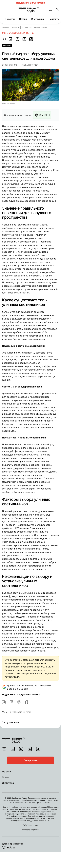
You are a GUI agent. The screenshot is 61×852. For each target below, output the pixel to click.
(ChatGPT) (44, 115)
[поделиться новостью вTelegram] (11, 702)
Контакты (54, 19)
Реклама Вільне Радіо (20, 712)
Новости (10, 19)
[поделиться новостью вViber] (19, 702)
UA (50, 9)
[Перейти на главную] (28, 10)
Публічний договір (30, 825)
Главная (5, 27)
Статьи (23, 19)
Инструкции (37, 19)
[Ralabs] (12, 846)
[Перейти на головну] (13, 738)
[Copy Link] (26, 702)
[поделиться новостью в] (4, 39)
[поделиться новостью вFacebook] (3, 702)
